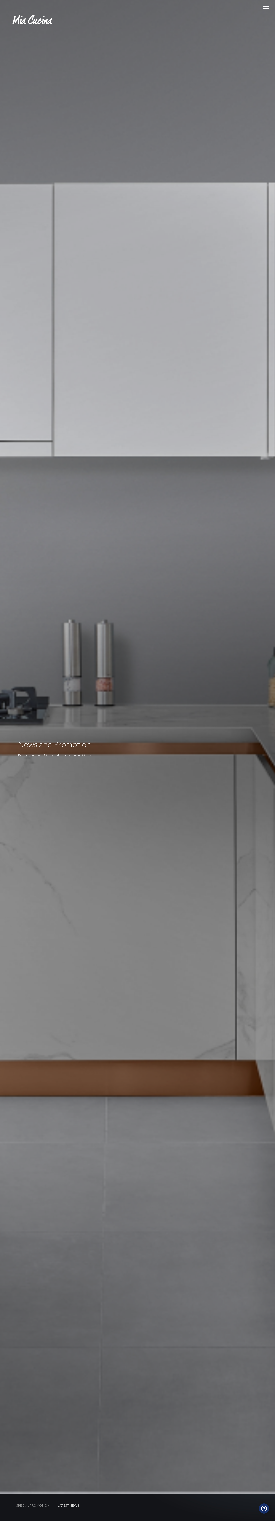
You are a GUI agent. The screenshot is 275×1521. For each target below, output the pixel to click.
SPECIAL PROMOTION (33, 1505)
